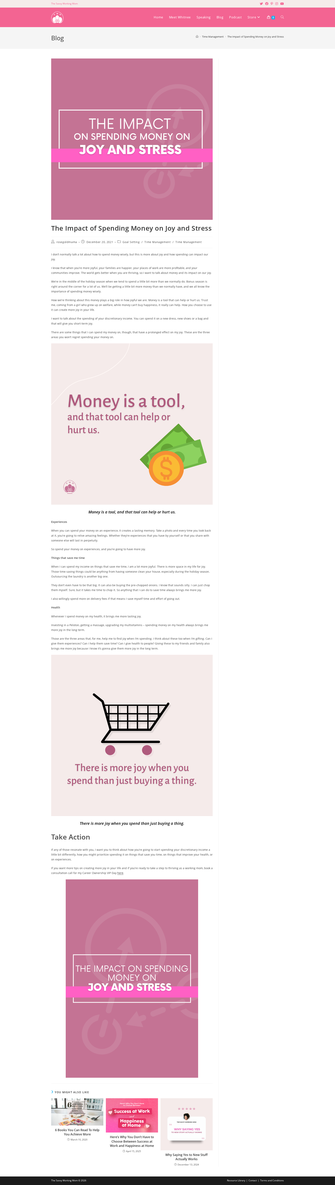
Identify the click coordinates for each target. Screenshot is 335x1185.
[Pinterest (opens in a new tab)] (271, 4)
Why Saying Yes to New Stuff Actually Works (186, 1157)
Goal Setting (131, 242)
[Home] (197, 36)
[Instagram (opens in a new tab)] (276, 4)
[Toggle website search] (282, 17)
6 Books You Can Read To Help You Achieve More (77, 1132)
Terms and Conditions (272, 1180)
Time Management (157, 242)
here (120, 873)
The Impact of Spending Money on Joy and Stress (255, 36)
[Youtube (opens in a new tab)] (281, 4)
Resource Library (236, 1180)
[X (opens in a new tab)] (261, 4)
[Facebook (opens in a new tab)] (266, 4)
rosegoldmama (66, 242)
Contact (253, 1180)
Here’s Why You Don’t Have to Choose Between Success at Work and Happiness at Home (132, 1141)
